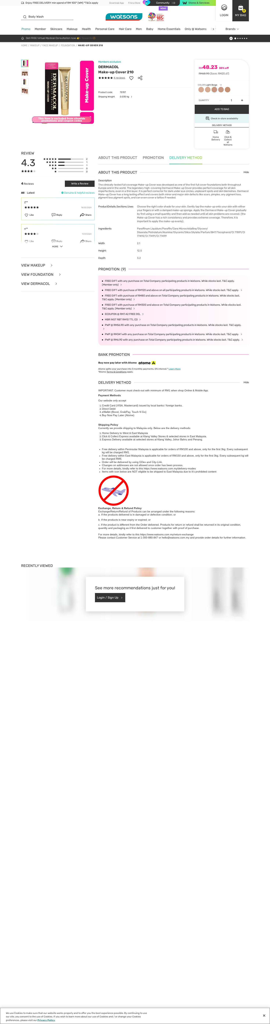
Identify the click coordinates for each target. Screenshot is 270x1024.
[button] (240, 10)
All (22, 192)
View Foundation (37, 274)
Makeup (72, 29)
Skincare (56, 29)
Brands (230, 29)
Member (40, 29)
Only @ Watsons (195, 29)
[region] (135, 1016)
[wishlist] (131, 78)
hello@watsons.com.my (175, 537)
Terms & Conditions (117, 372)
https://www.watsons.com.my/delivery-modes (170, 468)
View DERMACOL (36, 283)
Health (86, 29)
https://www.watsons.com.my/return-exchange (167, 534)
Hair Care (125, 29)
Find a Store (134, 3)
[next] (213, 29)
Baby (149, 29)
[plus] (242, 100)
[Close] (264, 1016)
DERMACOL (108, 67)
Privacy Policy (46, 1020)
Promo (25, 29)
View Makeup (33, 265)
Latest (31, 192)
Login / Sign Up (107, 597)
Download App (116, 3)
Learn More (175, 369)
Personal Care (104, 29)
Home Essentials (169, 29)
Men (139, 29)
